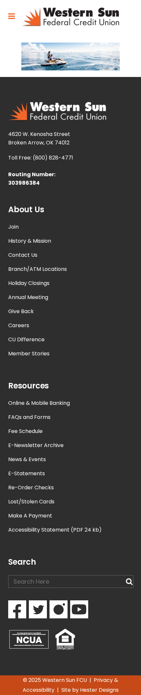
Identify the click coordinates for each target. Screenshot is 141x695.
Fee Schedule (25, 431)
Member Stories (29, 353)
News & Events (27, 459)
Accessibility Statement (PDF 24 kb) (55, 530)
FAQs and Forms (29, 417)
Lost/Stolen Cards (31, 501)
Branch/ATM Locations (37, 269)
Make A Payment (30, 515)
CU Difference (26, 339)
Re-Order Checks (31, 487)
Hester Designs (99, 690)
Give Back (21, 311)
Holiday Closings (29, 283)
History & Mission (29, 241)
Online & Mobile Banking (39, 403)
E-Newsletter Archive (36, 445)
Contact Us (22, 255)
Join (13, 227)
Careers (18, 325)
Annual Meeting (28, 297)
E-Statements (26, 473)
